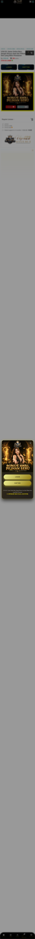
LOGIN (17, 477)
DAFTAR (17, 483)
